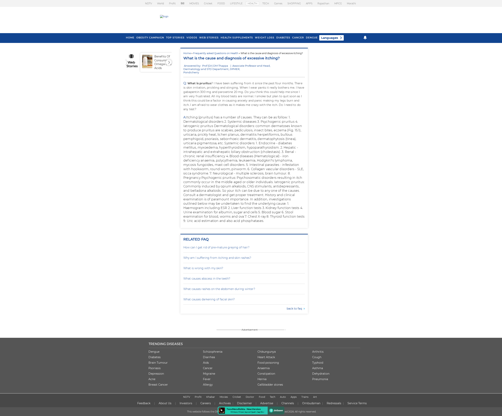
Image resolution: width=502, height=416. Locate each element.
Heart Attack (266, 357)
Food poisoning (268, 362)
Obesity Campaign (150, 37)
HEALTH (252, 3)
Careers (205, 403)
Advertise (266, 403)
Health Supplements (237, 37)
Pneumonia (320, 379)
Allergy (208, 384)
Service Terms (357, 403)
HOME (130, 37)
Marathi (351, 3)
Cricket (208, 3)
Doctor (250, 396)
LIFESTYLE (236, 3)
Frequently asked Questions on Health (215, 53)
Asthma (317, 368)
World (160, 3)
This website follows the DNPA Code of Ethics (213, 411)
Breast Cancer (158, 384)
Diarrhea (209, 357)
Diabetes (154, 357)
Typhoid (317, 362)
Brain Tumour (158, 362)
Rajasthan (323, 3)
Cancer (298, 37)
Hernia (261, 379)
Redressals (334, 403)
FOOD (221, 3)
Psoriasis (154, 368)
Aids (206, 362)
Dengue (312, 37)
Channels (287, 403)
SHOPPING (294, 3)
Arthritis (318, 351)
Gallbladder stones (270, 384)
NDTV (148, 3)
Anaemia (263, 368)
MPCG (338, 3)
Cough (316, 357)
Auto (283, 396)
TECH (265, 3)
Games (278, 3)
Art (315, 396)
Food (262, 396)
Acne (151, 379)
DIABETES (283, 37)
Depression (156, 373)
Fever (207, 379)
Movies (224, 396)
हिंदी (182, 3)
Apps (294, 396)
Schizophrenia (212, 351)
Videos (191, 37)
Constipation (266, 373)
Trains (304, 396)
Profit (172, 3)
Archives (225, 403)
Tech (272, 396)
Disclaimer (244, 403)
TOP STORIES (175, 37)
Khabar (210, 396)
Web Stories (209, 37)
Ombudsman (311, 403)
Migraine (209, 373)
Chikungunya (266, 351)
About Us (165, 403)
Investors (186, 403)
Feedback (143, 403)
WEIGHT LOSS (264, 37)
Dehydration (320, 373)
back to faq (295, 308)
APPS (309, 3)
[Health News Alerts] (365, 37)
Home (187, 53)
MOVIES (194, 3)
